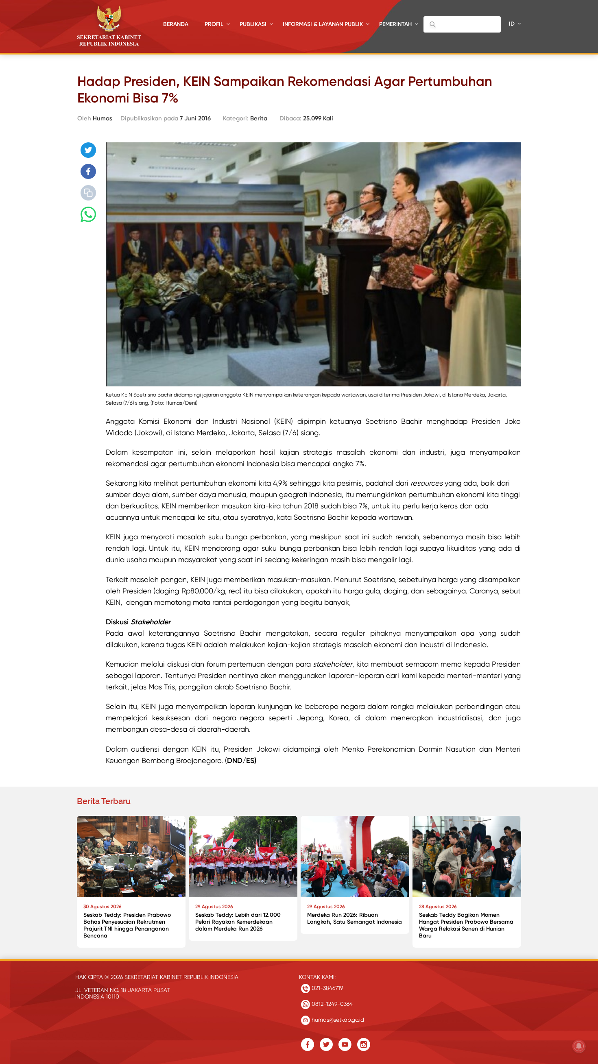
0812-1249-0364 (331, 1004)
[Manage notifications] (578, 1046)
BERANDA (175, 24)
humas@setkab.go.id (337, 1019)
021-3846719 (326, 988)
